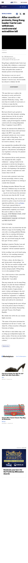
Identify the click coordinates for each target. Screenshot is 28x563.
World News (7, 13)
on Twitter (21, 203)
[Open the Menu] (2, 2)
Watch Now (23, 2)
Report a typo (6, 346)
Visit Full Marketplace (21, 356)
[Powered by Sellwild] (24, 447)
